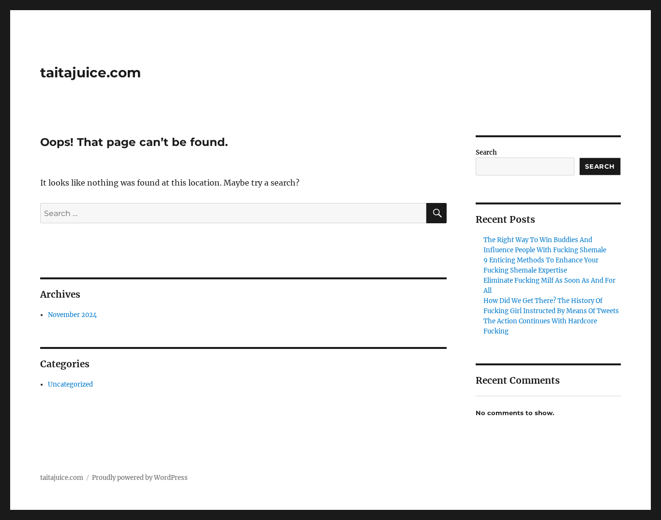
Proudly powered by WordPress (140, 478)
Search (486, 152)
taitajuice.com (90, 72)
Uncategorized (70, 384)
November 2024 (72, 315)
